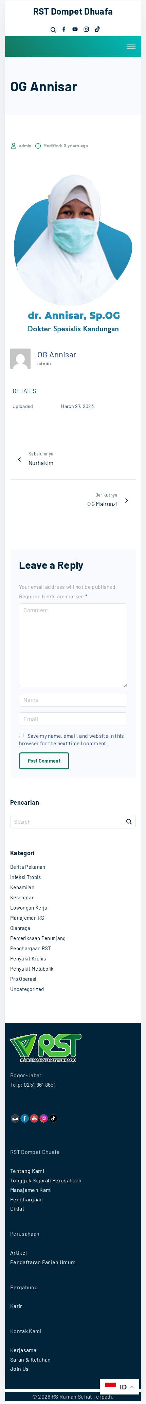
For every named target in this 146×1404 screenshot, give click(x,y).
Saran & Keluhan (30, 1359)
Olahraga (20, 928)
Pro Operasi (23, 979)
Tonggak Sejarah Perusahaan (45, 1180)
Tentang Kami (27, 1170)
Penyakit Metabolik (32, 969)
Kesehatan (22, 897)
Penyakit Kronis (28, 958)
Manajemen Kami (31, 1189)
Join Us (19, 1368)
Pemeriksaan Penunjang (38, 938)
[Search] (129, 821)
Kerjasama (23, 1350)
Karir (16, 1306)
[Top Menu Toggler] (131, 46)
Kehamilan (22, 887)
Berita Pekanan (27, 867)
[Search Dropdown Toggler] (53, 29)
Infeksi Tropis (25, 877)
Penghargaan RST (30, 948)
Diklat (17, 1208)
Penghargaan (26, 1199)
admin (44, 363)
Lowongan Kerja (28, 907)
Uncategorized (27, 989)
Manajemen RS (27, 918)
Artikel (18, 1252)
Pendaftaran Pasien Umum (42, 1262)
